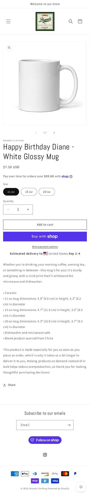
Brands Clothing (38, 488)
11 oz (11, 192)
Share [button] (12, 385)
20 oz (47, 192)
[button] (8, 21)
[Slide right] (54, 132)
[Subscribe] (68, 425)
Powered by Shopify (58, 488)
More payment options (45, 246)
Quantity (8, 201)
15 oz (29, 192)
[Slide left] (35, 132)
